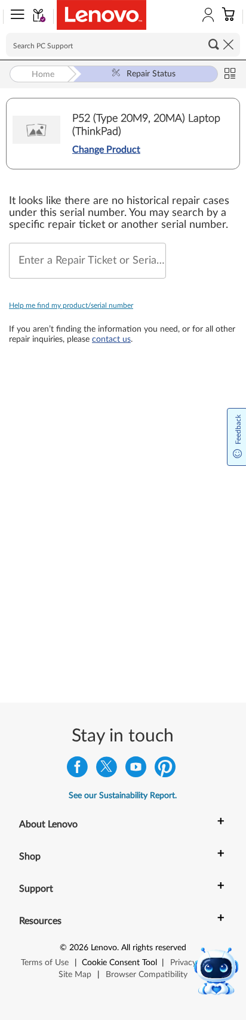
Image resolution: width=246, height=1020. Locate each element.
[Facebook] (77, 769)
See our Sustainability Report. (123, 796)
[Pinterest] (165, 769)
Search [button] (213, 44)
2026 (78, 948)
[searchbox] (123, 45)
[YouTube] (135, 769)
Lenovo (104, 948)
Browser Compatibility (146, 974)
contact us (111, 339)
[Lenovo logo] (101, 15)
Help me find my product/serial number (71, 305)
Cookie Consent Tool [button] (119, 963)
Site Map (75, 974)
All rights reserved (153, 948)
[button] (15, 17)
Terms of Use (45, 963)
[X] (106, 769)
